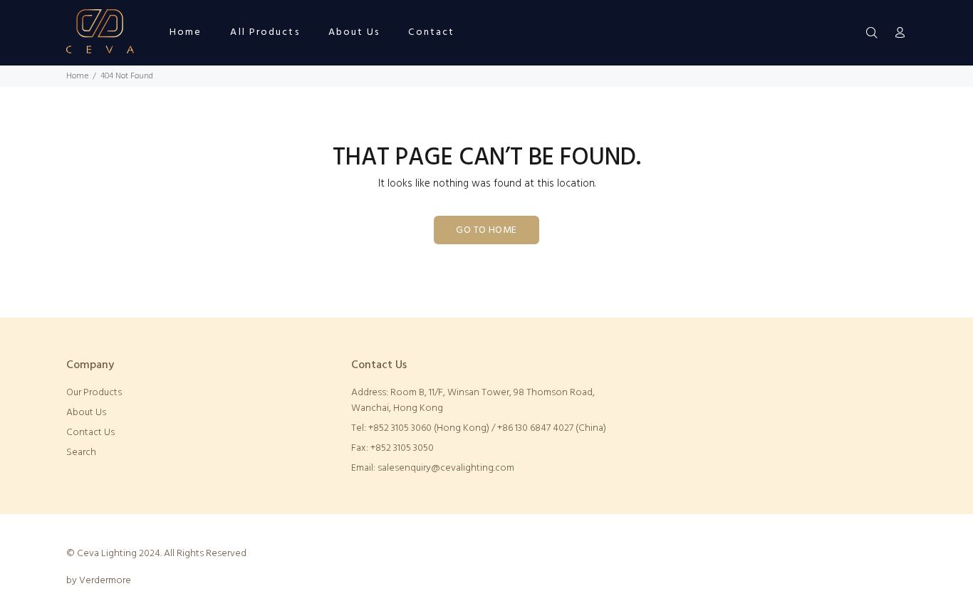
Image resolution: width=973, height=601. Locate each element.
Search (81, 452)
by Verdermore (98, 581)
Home (77, 76)
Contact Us (90, 432)
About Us (86, 412)
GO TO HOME (486, 230)
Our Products (94, 393)
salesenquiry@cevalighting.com (446, 468)
